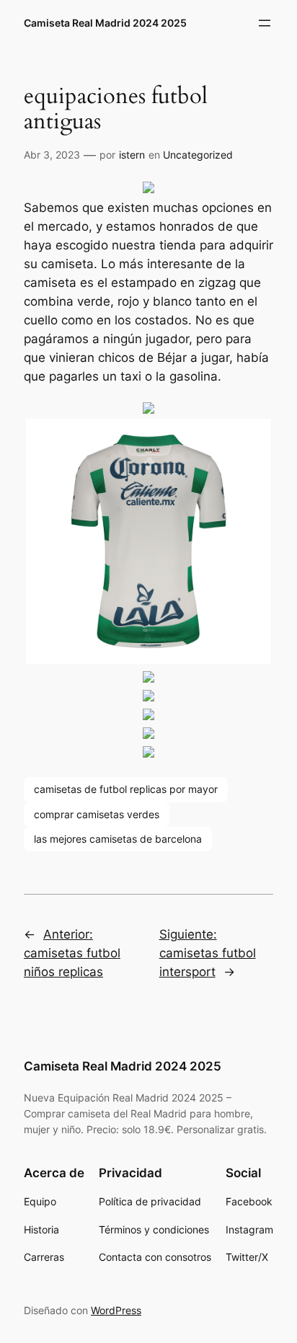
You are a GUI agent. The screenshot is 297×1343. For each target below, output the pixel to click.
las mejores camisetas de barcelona (118, 839)
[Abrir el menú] (264, 23)
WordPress (116, 1310)
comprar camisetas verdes (96, 814)
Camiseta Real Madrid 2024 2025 (105, 23)
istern (132, 155)
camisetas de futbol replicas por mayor (126, 789)
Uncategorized (198, 155)
